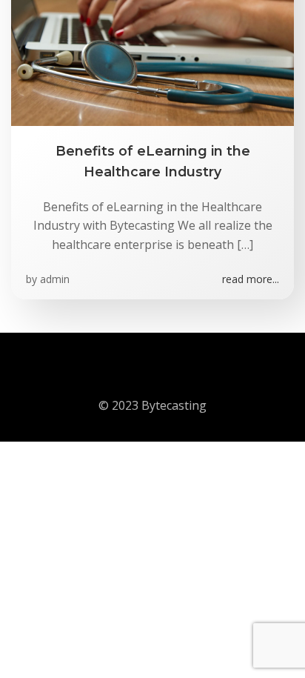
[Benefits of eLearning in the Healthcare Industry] (152, 13)
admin (55, 279)
